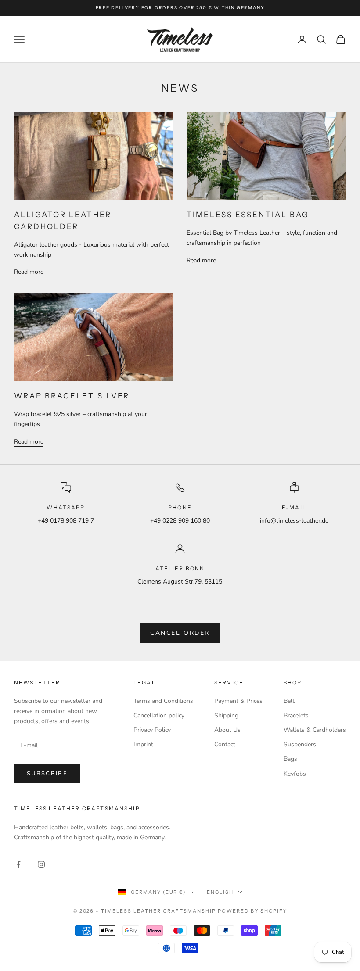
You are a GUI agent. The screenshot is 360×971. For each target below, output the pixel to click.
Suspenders (300, 744)
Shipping (226, 715)
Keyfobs (295, 774)
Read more (28, 272)
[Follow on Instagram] (41, 864)
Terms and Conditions (163, 701)
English (220, 892)
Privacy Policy (152, 730)
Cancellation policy (158, 715)
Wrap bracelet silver (72, 395)
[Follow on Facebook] (18, 864)
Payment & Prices (238, 701)
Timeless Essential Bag (248, 214)
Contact (224, 744)
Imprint (143, 744)
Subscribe (47, 774)
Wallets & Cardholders (315, 730)
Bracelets (296, 715)
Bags (290, 759)
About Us (227, 730)
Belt (289, 701)
